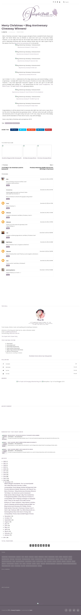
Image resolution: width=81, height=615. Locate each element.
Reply (8, 185)
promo (70, 556)
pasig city (69, 561)
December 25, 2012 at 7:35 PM (46, 212)
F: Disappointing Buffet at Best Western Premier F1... (19, 496)
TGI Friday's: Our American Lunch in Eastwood (17, 493)
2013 (4, 478)
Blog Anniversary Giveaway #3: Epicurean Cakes (28, 61)
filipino (26, 556)
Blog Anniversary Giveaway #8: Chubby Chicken (28, 105)
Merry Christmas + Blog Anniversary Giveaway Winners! (20, 491)
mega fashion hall (6, 566)
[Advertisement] (27, 137)
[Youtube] (59, 2)
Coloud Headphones (44, 84)
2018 (4, 469)
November (8, 516)
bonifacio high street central (69, 563)
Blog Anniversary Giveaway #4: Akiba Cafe (28, 67)
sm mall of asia (38, 559)
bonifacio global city (6, 561)
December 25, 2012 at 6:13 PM (46, 203)
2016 (4, 472)
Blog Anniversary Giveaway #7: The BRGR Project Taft (27, 99)
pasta (13, 561)
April (6, 529)
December (8, 482)
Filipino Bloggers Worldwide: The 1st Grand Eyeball (18, 483)
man (7, 260)
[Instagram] (55, 2)
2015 (4, 474)
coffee (60, 556)
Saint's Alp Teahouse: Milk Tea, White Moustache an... (19, 510)
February (7, 533)
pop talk (23, 566)
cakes (44, 559)
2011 (4, 537)
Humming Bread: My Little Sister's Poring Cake (17, 512)
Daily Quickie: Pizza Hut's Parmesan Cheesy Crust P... (19, 508)
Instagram (41, 367)
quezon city (4, 556)
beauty (57, 559)
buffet (66, 559)
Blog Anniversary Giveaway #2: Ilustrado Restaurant (28, 54)
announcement (8, 123)
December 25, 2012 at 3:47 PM (46, 189)
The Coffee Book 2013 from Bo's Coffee (15, 485)
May (6, 527)
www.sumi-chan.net (14, 333)
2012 (4, 480)
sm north (49, 561)
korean (54, 561)
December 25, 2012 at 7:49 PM (46, 222)
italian (24, 563)
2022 (4, 461)
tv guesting (17, 566)
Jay (7, 232)
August (7, 522)
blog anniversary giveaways (21, 43)
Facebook (41, 363)
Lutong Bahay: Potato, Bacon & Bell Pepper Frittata (19, 513)
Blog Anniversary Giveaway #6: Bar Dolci (27, 74)
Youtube (41, 373)
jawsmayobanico (10, 270)
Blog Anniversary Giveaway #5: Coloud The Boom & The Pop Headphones (27, 92)
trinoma (59, 561)
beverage (12, 559)
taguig (36, 556)
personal (43, 563)
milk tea (4, 563)
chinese (61, 559)
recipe (73, 561)
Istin (7, 179)
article (46, 556)
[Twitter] (57, 2)
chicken (70, 559)
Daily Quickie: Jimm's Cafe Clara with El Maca (20, 449)
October (7, 518)
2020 (4, 465)
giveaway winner (16, 123)
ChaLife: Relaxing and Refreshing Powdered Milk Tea (19, 504)
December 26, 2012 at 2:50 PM (46, 260)
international (18, 559)
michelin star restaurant (31, 566)
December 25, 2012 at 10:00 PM (46, 232)
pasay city (65, 556)
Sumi (31, 610)
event (56, 556)
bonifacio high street (50, 563)
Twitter (41, 370)
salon (12, 566)
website (63, 561)
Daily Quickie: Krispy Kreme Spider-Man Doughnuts (22, 442)
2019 (4, 467)
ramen (38, 563)
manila (32, 559)
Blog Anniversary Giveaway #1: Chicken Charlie (28, 47)
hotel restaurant (51, 559)
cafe (23, 556)
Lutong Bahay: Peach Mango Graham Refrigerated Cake (20, 487)
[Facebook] (53, 2)
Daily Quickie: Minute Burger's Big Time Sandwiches (19, 495)
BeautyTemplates (15, 610)
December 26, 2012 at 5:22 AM (46, 242)
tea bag (40, 566)
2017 (4, 471)
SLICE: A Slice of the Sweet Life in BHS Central (17, 500)
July (6, 523)
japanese (18, 556)
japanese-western (20, 561)
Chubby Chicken (19, 86)
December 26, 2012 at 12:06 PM (46, 251)
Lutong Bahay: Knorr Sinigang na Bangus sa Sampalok (19, 498)
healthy (34, 563)
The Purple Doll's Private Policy (9, 336)
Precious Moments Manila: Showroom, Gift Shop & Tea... (20, 489)
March (7, 531)
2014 (4, 476)
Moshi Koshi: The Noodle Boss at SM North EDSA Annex (23, 435)
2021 (4, 463)
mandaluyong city (26, 559)
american (31, 556)
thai (21, 563)
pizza (45, 561)
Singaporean (59, 563)
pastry (34, 561)
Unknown (8, 212)
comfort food (39, 561)
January (7, 535)
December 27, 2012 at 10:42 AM (46, 269)
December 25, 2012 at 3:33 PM (46, 179)
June (6, 525)
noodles (17, 563)
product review (10, 563)
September (8, 520)
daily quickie (51, 556)
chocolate (28, 563)
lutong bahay (28, 561)
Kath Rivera (9, 242)
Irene (7, 203)
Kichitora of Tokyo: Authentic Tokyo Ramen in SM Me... (20, 502)
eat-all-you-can (5, 559)
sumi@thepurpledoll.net (11, 332)
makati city (41, 556)
